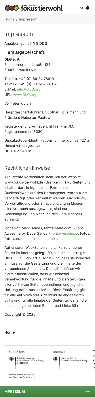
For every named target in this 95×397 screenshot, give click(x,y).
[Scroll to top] (85, 376)
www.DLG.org (24, 94)
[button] (82, 7)
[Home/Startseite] (33, 7)
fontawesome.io (64, 233)
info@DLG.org (29, 89)
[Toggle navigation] (88, 391)
